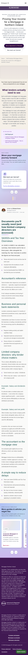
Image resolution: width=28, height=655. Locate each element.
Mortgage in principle (14, 637)
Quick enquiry (21, 651)
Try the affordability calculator (12, 186)
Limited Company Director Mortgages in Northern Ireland (14, 137)
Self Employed (9, 134)
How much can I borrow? (14, 50)
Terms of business (17, 649)
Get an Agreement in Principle (14, 45)
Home (2, 58)
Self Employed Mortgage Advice (14, 58)
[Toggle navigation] (25, 3)
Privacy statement (6, 649)
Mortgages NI (5, 3)
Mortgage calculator (14, 640)
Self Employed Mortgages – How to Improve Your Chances (14, 141)
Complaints (4, 651)
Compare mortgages (13, 635)
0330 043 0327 (15, 7)
